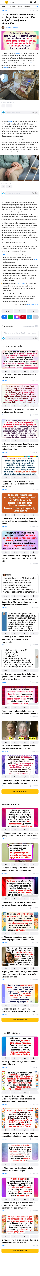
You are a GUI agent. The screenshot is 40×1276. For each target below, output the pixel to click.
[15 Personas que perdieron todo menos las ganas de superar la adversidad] (20, 887)
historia (17, 53)
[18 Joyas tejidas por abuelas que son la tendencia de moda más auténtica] (20, 853)
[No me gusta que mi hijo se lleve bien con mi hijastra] (20, 1046)
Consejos (4, 873)
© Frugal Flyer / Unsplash (7, 102)
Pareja (3, 716)
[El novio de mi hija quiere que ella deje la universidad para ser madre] (20, 1225)
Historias (4, 10)
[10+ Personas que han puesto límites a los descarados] (20, 360)
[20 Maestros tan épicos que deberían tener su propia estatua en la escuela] (20, 922)
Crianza (3, 564)
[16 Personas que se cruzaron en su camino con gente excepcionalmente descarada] (20, 466)
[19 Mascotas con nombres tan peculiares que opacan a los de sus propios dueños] (20, 818)
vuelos (35, 259)
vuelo (10, 121)
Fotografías (4, 751)
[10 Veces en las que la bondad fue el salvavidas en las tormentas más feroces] (20, 1118)
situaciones (22, 283)
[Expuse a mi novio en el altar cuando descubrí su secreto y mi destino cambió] (20, 696)
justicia (5, 67)
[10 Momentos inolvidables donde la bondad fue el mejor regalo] (20, 1153)
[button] (7, 311)
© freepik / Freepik (6, 183)
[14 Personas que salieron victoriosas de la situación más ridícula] (20, 394)
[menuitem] (4, 6)
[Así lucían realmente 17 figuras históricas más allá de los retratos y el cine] (20, 731)
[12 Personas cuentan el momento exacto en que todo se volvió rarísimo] (20, 765)
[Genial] (10, 2)
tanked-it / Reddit (33, 304)
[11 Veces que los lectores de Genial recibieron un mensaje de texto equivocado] (20, 622)
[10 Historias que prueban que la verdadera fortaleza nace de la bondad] (20, 994)
